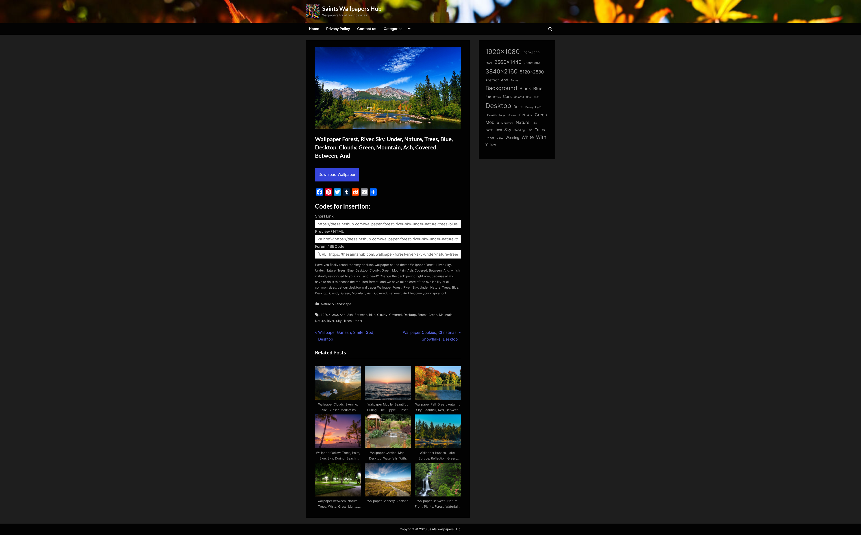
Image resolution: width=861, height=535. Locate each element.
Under (357, 321)
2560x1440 (508, 62)
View (499, 138)
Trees (348, 321)
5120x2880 (532, 72)
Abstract (492, 80)
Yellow (490, 145)
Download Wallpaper (336, 174)
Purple (489, 130)
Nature (320, 321)
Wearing (512, 137)
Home (314, 28)
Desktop (410, 315)
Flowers (491, 115)
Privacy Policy (338, 28)
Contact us (366, 28)
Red (499, 130)
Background (501, 88)
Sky (339, 321)
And (343, 315)
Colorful (519, 97)
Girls (530, 115)
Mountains (507, 123)
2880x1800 (532, 63)
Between (360, 315)
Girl (522, 115)
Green (432, 315)
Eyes (538, 107)
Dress (518, 107)
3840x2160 (501, 71)
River (330, 321)
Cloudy (382, 315)
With (541, 137)
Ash (350, 315)
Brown (497, 97)
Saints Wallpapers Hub (352, 8)
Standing (519, 130)
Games (513, 115)
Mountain (445, 315)
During (529, 107)
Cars (507, 96)
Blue (372, 315)
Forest (422, 315)
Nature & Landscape (336, 304)
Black (525, 88)
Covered (395, 315)
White (528, 137)
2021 (488, 63)
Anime (514, 80)
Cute (536, 97)
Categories (393, 28)
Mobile (492, 122)
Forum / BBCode (329, 246)
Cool (529, 97)
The (530, 130)
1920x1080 (329, 315)
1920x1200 (530, 53)
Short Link (324, 216)
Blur (488, 97)
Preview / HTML (329, 231)
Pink (534, 123)
